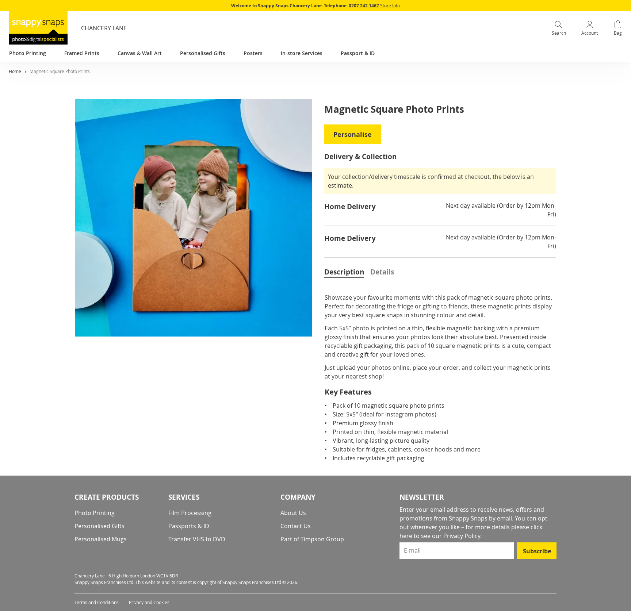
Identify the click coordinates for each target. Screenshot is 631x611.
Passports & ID (188, 526)
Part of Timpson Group (312, 539)
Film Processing (189, 513)
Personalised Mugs (100, 539)
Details (382, 272)
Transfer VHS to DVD (196, 539)
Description (344, 272)
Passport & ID (358, 53)
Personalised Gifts (99, 526)
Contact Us (295, 526)
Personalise (352, 134)
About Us (293, 513)
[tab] (344, 271)
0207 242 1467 (364, 6)
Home (15, 71)
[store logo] (38, 28)
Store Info (390, 5)
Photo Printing (94, 513)
